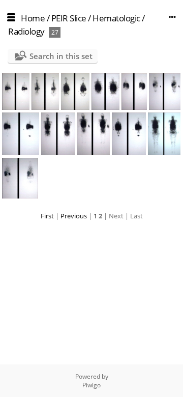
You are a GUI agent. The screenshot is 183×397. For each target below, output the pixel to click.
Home (33, 18)
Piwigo (91, 385)
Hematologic (116, 18)
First (47, 215)
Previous (73, 215)
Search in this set (61, 56)
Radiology (26, 31)
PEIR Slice (68, 18)
